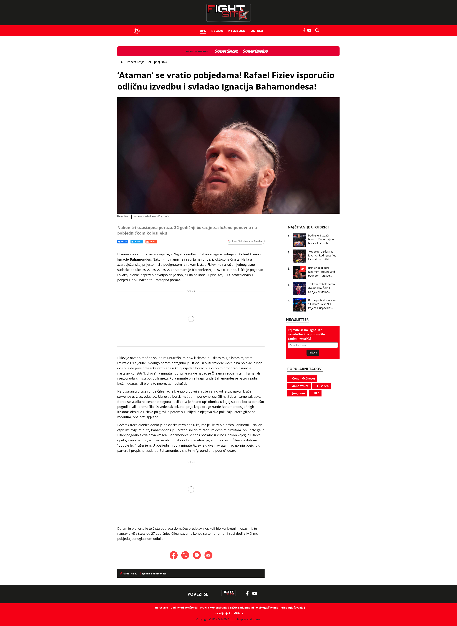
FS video (322, 386)
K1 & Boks (236, 30)
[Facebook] (304, 30)
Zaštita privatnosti (242, 607)
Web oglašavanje (267, 607)
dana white (300, 386)
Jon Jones (298, 393)
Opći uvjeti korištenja (184, 607)
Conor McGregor (303, 378)
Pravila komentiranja (213, 607)
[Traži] (316, 30)
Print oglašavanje (291, 607)
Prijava (313, 352)
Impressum (161, 607)
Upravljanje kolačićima (228, 613)
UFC (203, 30)
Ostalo (256, 30)
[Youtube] (310, 30)
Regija (217, 30)
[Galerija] (228, 155)
